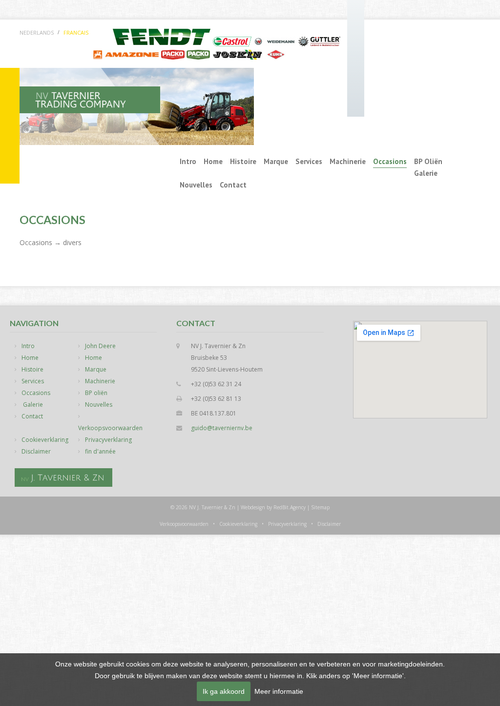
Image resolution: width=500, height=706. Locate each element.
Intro (188, 161)
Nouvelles (196, 184)
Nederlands (37, 32)
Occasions (390, 161)
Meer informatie (278, 691)
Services (308, 161)
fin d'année (100, 451)
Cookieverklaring (44, 440)
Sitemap (320, 507)
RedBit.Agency (289, 507)
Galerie (426, 173)
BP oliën (428, 161)
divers (72, 242)
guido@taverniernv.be (221, 428)
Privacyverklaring (108, 440)
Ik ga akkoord (224, 691)
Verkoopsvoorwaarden (110, 428)
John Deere (100, 346)
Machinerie (348, 161)
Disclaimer (36, 451)
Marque (276, 161)
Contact (233, 184)
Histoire (243, 161)
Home (213, 161)
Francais (75, 32)
